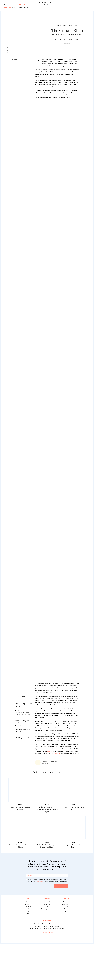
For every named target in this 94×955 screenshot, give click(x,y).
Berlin (28, 902)
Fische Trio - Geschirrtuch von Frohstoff (20, 808)
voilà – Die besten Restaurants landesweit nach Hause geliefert (23, 705)
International (27, 916)
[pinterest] (48, 936)
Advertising (45, 926)
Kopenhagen (28, 906)
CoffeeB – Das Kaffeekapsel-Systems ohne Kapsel (47, 846)
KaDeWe (49, 751)
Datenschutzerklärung (41, 881)
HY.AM (54, 940)
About (35, 924)
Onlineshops (20, 7)
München (28, 909)
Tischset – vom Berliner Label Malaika (74, 808)
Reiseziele (47, 902)
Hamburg (28, 904)
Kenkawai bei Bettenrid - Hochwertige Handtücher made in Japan (47, 809)
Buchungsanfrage (47, 909)
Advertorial (67, 43)
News (66, 911)
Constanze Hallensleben (60, 39)
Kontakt (41, 924)
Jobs (51, 926)
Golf (66, 906)
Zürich (27, 913)
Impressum (60, 928)
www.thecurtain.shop (14, 59)
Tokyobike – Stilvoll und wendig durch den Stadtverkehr (23, 721)
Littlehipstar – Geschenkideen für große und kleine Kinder (23, 713)
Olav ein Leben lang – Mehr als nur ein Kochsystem (23, 738)
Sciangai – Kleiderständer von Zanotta (74, 846)
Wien (28, 911)
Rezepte (14, 7)
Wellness (47, 904)
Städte (5, 4)
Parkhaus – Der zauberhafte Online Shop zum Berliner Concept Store (22, 729)
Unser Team (49, 924)
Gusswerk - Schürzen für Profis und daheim (20, 846)
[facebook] (41, 936)
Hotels (47, 906)
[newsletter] (52, 936)
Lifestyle (22, 4)
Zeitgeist (26, 7)
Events (37, 926)
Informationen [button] (47, 920)
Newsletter (57, 924)
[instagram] (45, 936)
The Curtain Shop (55, 753)
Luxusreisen (13, 4)
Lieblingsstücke (7, 7)
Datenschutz (34, 928)
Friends (56, 926)
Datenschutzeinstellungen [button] (47, 928)
